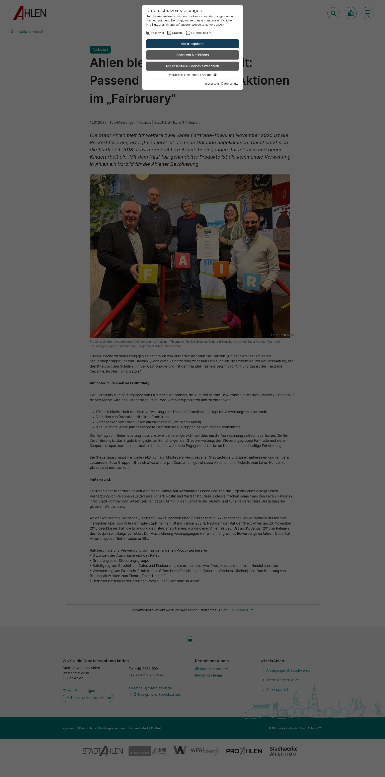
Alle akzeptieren (192, 44)
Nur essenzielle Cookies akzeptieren (192, 66)
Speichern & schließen (192, 55)
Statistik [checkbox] (177, 32)
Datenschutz (230, 83)
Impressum (212, 83)
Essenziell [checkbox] (157, 32)
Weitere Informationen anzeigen (191, 74)
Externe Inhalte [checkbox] (201, 32)
